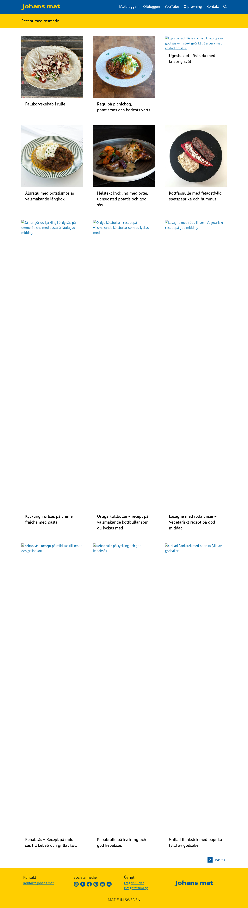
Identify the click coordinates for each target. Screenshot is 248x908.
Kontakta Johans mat (38, 883)
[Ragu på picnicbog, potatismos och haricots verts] (124, 96)
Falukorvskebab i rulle (45, 104)
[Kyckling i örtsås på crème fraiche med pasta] (52, 233)
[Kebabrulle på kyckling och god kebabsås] (124, 551)
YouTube (172, 6)
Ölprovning (193, 6)
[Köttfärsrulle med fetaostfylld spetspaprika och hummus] (196, 186)
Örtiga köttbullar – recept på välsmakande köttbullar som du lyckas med (122, 522)
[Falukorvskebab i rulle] (52, 96)
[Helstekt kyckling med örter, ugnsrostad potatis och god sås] (124, 186)
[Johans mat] (40, 8)
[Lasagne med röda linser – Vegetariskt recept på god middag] (196, 227)
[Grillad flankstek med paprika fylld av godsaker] (196, 551)
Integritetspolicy (136, 888)
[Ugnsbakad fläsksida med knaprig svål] (196, 48)
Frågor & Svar (134, 883)
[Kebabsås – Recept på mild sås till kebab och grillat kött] (52, 551)
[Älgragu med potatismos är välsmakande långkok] (52, 186)
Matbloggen (129, 6)
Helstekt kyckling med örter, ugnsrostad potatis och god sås (122, 198)
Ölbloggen (151, 6)
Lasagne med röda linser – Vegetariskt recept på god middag (193, 522)
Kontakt (213, 6)
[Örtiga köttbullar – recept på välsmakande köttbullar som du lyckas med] (124, 233)
